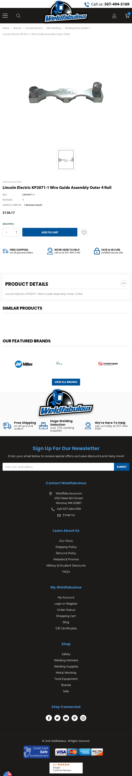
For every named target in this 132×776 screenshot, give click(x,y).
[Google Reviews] (66, 768)
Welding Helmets (66, 660)
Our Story (66, 540)
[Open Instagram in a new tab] (83, 718)
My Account (66, 597)
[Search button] (18, 15)
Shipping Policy (66, 547)
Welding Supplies (66, 666)
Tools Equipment (66, 679)
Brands (66, 685)
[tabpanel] (24, 364)
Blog (66, 622)
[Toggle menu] (5, 15)
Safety (66, 654)
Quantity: (8, 223)
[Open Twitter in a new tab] (57, 718)
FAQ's (66, 571)
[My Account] (114, 15)
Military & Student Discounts (66, 565)
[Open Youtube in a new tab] (66, 718)
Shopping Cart (66, 616)
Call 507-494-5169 (69, 509)
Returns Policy (66, 553)
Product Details (26, 284)
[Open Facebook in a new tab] (49, 718)
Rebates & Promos (66, 559)
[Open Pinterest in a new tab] (75, 718)
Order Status (66, 609)
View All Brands (66, 382)
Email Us (69, 515)
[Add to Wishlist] (84, 232)
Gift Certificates (66, 628)
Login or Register (66, 603)
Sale (66, 691)
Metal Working (66, 672)
